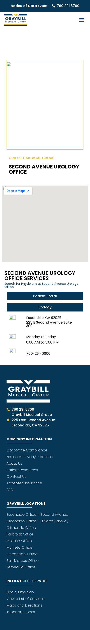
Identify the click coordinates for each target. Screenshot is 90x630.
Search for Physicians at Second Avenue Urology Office (41, 285)
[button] (82, 20)
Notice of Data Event (29, 5)
